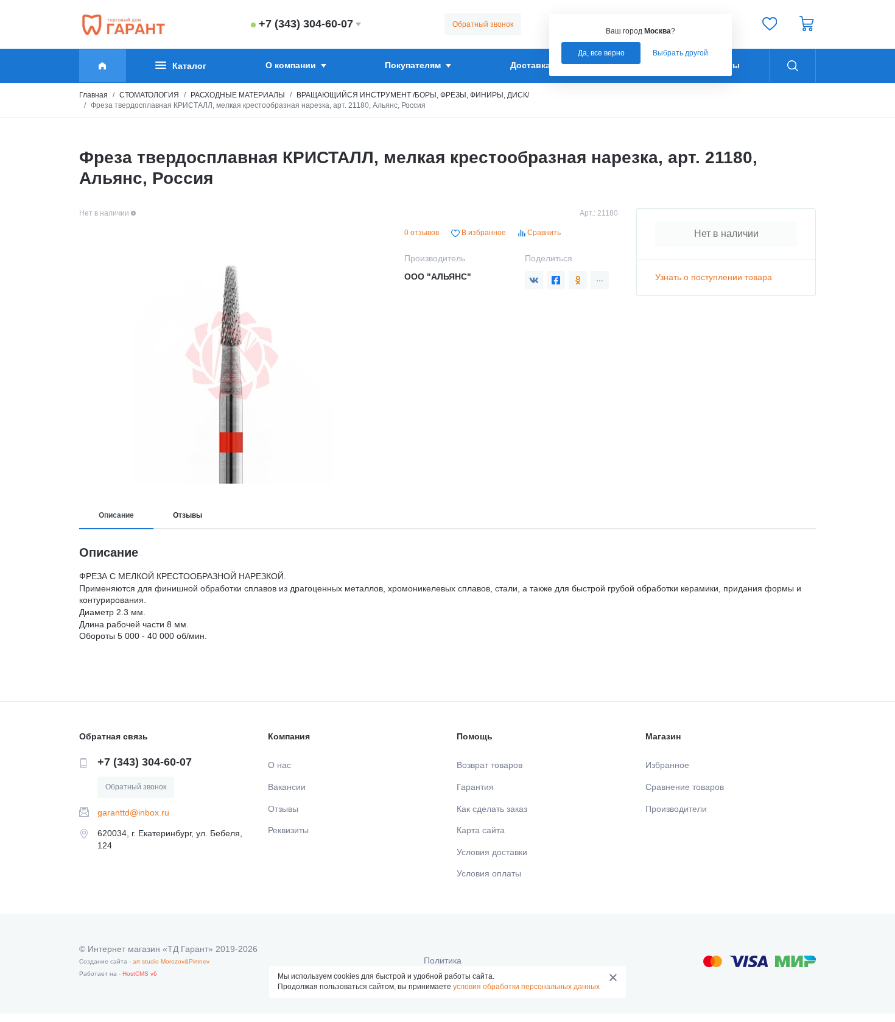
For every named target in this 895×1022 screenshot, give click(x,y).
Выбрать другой (680, 53)
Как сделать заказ (492, 809)
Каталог (189, 66)
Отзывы (187, 515)
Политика (443, 960)
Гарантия (475, 787)
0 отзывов (421, 232)
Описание (116, 515)
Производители (676, 809)
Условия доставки (492, 852)
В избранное (483, 232)
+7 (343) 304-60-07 (306, 24)
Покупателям (413, 65)
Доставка (530, 65)
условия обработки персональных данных (526, 986)
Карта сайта (481, 830)
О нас (279, 765)
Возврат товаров (489, 765)
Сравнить (543, 232)
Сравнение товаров (684, 787)
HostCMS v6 (139, 973)
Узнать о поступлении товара (713, 277)
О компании (290, 65)
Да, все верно (601, 53)
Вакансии (287, 787)
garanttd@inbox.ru (133, 812)
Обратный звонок (482, 24)
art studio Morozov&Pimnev (171, 961)
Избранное (667, 765)
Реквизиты (288, 830)
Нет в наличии (726, 233)
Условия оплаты (489, 873)
